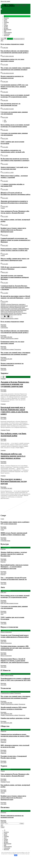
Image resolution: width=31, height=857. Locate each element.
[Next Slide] (4, 377)
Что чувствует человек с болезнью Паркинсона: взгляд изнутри (14, 481)
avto (5, 120)
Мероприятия (7, 29)
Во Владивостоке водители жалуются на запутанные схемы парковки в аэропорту (15, 159)
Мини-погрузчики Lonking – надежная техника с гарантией (14, 176)
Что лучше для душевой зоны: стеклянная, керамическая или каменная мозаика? (15, 68)
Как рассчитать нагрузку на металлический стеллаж (10, 104)
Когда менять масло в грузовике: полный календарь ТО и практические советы (15, 96)
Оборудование (8, 32)
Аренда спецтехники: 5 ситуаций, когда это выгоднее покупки (14, 168)
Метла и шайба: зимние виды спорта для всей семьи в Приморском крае (15, 259)
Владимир (3, 335)
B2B (5, 31)
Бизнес (11, 675)
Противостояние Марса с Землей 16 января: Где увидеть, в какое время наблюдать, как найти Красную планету (15, 660)
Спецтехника (4, 327)
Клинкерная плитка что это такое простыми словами (12, 60)
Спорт (5, 19)
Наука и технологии (6, 632)
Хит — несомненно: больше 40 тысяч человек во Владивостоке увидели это (14, 578)
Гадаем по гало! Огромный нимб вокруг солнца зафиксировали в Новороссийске (15, 636)
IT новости (6, 675)
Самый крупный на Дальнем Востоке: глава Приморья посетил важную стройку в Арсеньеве (15, 287)
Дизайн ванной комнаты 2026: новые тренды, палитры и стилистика (14, 708)
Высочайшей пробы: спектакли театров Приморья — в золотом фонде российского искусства (14, 566)
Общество (3, 731)
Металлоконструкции (12, 603)
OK (16, 855)
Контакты (6, 35)
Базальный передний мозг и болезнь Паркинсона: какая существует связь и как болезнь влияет (14, 410)
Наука (5, 21)
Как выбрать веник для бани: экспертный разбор (13, 434)
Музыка (6, 28)
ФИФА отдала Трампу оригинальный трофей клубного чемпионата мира (14, 534)
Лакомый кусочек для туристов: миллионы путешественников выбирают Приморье (15, 277)
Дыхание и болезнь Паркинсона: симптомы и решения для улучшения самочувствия (15, 384)
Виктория (3, 324)
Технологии (17, 349)
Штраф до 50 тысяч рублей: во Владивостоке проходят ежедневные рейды (15, 193)
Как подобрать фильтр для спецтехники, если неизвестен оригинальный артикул (15, 51)
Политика (3, 360)
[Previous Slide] (2, 377)
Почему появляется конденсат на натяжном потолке (12, 77)
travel (5, 121)
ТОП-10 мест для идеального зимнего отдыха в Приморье (14, 268)
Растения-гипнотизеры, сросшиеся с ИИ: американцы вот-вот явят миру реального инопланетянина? (15, 648)
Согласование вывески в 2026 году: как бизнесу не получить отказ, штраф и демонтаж (14, 86)
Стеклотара (7, 34)
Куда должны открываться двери (12, 44)
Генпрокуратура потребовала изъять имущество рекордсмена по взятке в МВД (15, 735)
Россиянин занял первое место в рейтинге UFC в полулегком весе (15, 523)
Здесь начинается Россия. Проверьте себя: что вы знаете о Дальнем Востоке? (15, 212)
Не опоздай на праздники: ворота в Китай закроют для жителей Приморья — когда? (15, 297)
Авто (5, 23)
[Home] (4, 16)
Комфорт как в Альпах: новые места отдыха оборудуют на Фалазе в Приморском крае (13, 229)
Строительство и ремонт (11, 318)
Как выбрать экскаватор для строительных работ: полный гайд (13, 151)
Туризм (6, 25)
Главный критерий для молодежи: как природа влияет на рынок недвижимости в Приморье (15, 240)
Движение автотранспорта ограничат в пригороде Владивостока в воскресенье (14, 202)
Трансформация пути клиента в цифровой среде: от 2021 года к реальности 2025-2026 (15, 679)
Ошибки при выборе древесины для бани (15, 718)
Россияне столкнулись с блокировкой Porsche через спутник (14, 757)
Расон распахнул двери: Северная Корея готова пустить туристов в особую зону (15, 249)
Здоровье (6, 22)
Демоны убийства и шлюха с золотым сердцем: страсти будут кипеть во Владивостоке (14, 554)
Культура (6, 18)
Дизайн (6, 26)
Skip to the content (5, 1)
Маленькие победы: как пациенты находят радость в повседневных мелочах (13, 456)
